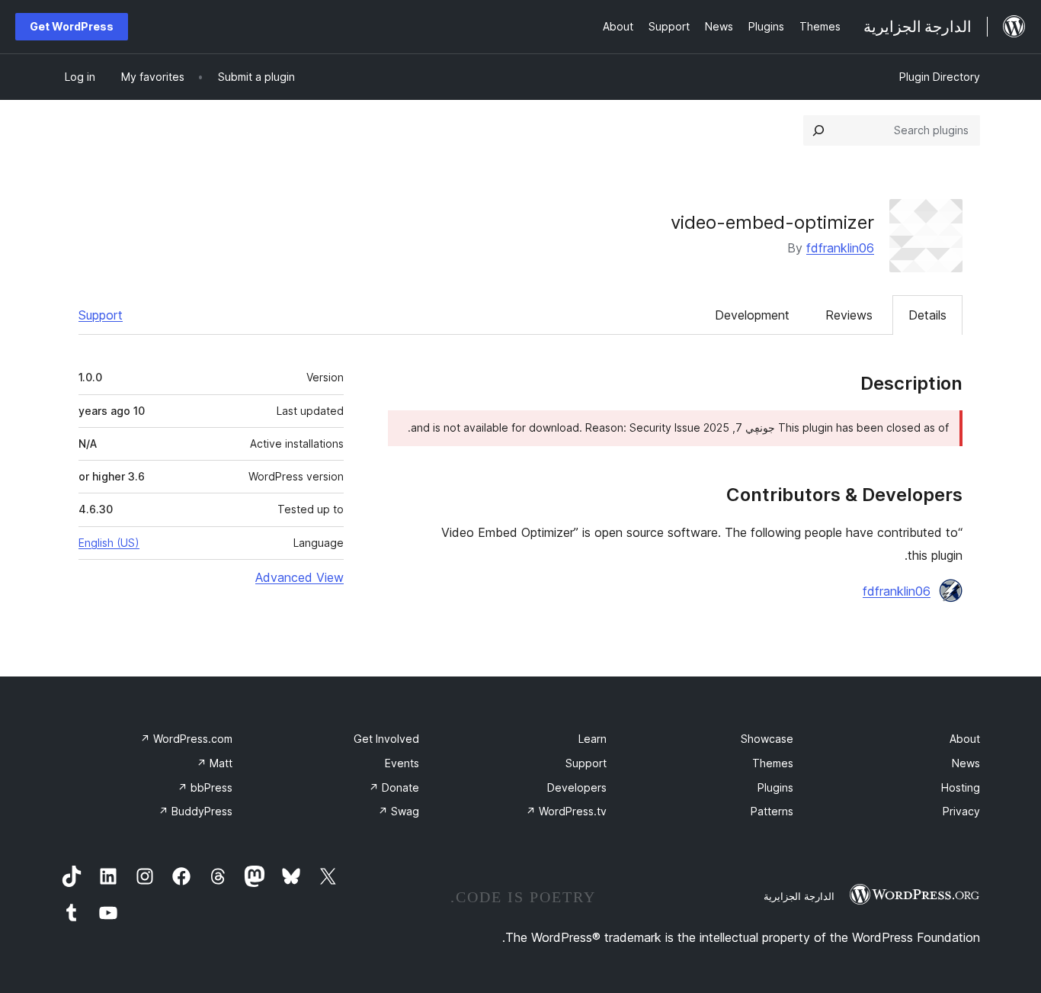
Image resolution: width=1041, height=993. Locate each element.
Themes (772, 763)
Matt (214, 763)
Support (100, 315)
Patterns (772, 811)
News (966, 763)
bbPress (205, 787)
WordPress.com (186, 738)
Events (402, 763)
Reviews (849, 315)
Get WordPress (72, 26)
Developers (577, 787)
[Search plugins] (818, 130)
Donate (394, 787)
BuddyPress (195, 811)
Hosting (960, 787)
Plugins (775, 787)
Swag (398, 811)
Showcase (767, 738)
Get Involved (386, 738)
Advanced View (299, 577)
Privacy (961, 811)
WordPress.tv (566, 811)
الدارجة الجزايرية (799, 896)
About (965, 738)
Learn (592, 738)
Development (752, 315)
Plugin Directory (939, 76)
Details (927, 315)
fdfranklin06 (840, 247)
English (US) (108, 542)
